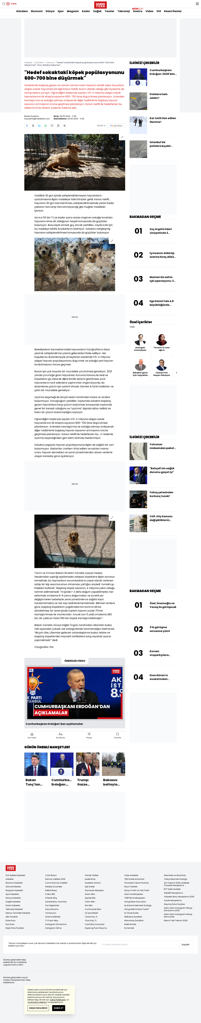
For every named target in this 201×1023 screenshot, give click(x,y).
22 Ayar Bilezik (91, 913)
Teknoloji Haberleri (14, 909)
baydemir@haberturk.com (37, 118)
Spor (61, 11)
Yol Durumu (50, 913)
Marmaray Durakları (134, 920)
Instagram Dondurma (56, 924)
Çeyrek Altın (90, 898)
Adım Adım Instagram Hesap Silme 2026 (178, 915)
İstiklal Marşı (51, 890)
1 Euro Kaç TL (91, 920)
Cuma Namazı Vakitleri (56, 882)
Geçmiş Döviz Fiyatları (174, 904)
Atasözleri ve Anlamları (175, 875)
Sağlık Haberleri (13, 901)
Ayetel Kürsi (90, 879)
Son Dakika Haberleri (15, 875)
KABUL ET (58, 1008)
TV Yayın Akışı (51, 920)
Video (149, 11)
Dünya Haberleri (13, 898)
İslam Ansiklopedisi (133, 894)
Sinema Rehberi (52, 916)
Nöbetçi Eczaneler (53, 886)
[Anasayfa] (11, 868)
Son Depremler (52, 905)
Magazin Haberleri (14, 890)
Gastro (137, 11)
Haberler (28, 62)
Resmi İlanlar (173, 11)
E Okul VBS (50, 894)
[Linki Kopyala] (64, 125)
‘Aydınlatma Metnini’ (37, 1002)
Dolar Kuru (10, 920)
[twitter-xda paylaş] (33, 125)
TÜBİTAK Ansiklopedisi (134, 898)
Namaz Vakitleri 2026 (55, 879)
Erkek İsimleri (130, 924)
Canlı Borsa (51, 875)
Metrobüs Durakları (133, 916)
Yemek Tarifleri (91, 875)
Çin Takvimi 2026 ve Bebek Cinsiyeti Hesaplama (176, 884)
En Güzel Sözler (131, 913)
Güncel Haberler (13, 886)
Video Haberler (131, 875)
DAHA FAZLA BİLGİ (38, 1008)
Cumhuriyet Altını (93, 909)
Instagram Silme (53, 928)
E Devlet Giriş (51, 898)
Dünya (50, 11)
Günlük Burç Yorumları (56, 901)
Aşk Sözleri (90, 886)
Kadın (86, 11)
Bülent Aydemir (31, 116)
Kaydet (186, 944)
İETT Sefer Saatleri (172, 889)
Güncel (49, 62)
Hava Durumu (52, 909)
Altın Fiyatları (12, 916)
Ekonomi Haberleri (14, 882)
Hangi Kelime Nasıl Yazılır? (136, 909)
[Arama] (4, 4)
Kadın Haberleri (13, 905)
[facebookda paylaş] (26, 125)
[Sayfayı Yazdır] (58, 125)
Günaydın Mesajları (94, 890)
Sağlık (97, 11)
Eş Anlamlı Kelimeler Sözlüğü (138, 905)
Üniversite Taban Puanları (136, 882)
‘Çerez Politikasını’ (58, 999)
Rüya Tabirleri (130, 886)
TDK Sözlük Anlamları (134, 879)
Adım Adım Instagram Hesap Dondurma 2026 (178, 909)
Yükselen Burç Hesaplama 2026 (179, 896)
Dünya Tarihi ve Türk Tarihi (136, 890)
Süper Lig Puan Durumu (96, 928)
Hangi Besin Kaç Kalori (135, 901)
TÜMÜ (132, 327)
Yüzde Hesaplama (173, 900)
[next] (123, 770)
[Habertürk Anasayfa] (100, 4)
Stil (159, 11)
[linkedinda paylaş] (39, 125)
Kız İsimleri (129, 928)
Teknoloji (123, 11)
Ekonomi (37, 11)
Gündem (22, 11)
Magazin (73, 11)
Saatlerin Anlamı (93, 882)
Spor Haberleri (12, 894)
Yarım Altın (90, 901)
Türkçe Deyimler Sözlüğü (175, 879)
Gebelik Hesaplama (173, 893)
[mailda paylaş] (51, 125)
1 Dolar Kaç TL (91, 916)
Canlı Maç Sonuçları (94, 924)
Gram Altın (90, 894)
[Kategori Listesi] (197, 4)
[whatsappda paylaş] (45, 125)
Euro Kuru (10, 924)
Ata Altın (89, 905)
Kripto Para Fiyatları (15, 928)
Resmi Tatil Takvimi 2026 (176, 920)
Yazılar (109, 11)
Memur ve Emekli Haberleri (18, 913)
